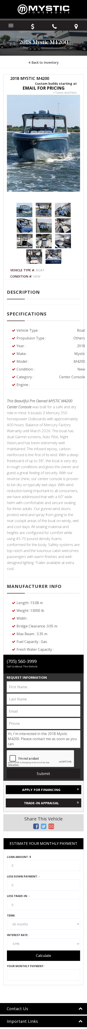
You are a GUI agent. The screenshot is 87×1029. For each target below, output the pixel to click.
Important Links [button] (22, 1021)
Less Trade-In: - (18, 896)
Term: (11, 915)
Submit (43, 773)
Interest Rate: (18, 935)
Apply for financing (41, 789)
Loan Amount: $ (19, 857)
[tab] (43, 1008)
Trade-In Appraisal (41, 803)
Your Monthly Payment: (25, 966)
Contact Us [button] (17, 1008)
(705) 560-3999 (22, 661)
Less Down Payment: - (23, 876)
